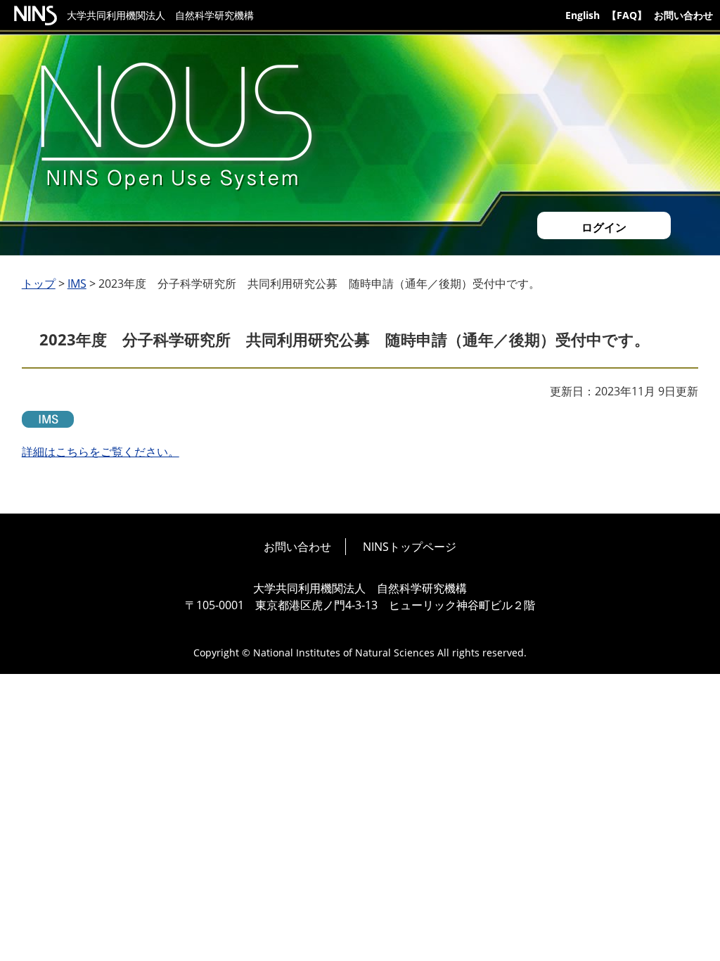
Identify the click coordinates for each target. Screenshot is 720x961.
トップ (39, 283)
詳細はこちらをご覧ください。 (100, 451)
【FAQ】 (627, 15)
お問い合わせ (683, 15)
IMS (77, 283)
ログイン (603, 227)
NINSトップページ (409, 546)
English (582, 15)
